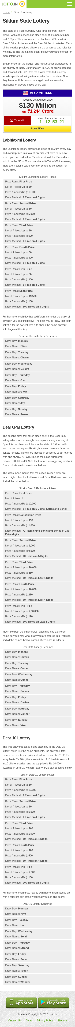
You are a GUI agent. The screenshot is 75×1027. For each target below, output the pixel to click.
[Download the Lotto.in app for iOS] (21, 1003)
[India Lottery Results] (13, 4)
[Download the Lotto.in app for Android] (53, 1003)
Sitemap (62, 1020)
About (29, 1020)
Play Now (37, 128)
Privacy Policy (45, 1020)
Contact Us (14, 1020)
